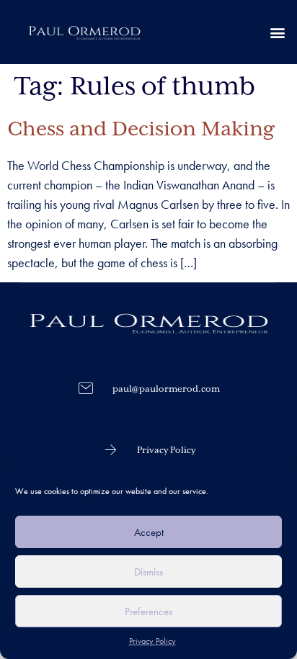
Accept (149, 532)
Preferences (148, 611)
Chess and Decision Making (140, 129)
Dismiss (148, 572)
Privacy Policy (152, 641)
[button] (278, 32)
